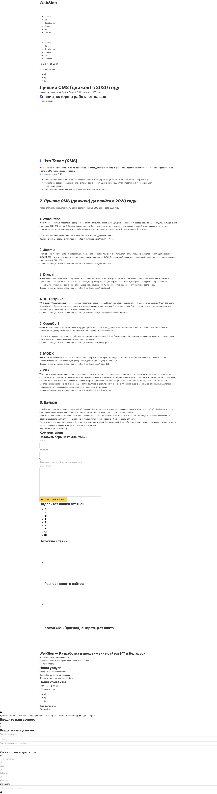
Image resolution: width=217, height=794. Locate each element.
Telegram (4, 773)
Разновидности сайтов (64, 584)
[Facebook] (45, 509)
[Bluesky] (45, 532)
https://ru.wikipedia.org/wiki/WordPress (96, 239)
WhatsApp (4, 780)
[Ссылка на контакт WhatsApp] (45, 81)
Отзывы (47, 26)
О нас (46, 20)
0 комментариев (47, 101)
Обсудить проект (47, 69)
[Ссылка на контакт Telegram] (45, 77)
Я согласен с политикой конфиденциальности (60, 462)
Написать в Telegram (47, 715)
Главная (43, 92)
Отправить (5, 784)
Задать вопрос (88, 715)
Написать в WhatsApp (68, 715)
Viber (2, 766)
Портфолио (49, 23)
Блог (46, 29)
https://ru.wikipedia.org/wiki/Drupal (94, 288)
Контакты (48, 32)
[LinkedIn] (45, 516)
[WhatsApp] (45, 519)
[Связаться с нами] (1, 712)
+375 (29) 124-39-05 (48, 64)
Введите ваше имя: (8, 734)
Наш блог (54, 92)
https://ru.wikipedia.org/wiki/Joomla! (94, 263)
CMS (64, 92)
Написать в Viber (26, 715)
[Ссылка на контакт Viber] (45, 74)
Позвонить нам (9, 715)
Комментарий (46, 466)
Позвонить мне (7, 759)
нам (94, 425)
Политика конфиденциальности (54, 657)
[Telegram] (45, 526)
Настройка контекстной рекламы (54, 675)
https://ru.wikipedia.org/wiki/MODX (94, 364)
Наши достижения (47, 706)
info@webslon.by (47, 689)
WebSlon (48, 2)
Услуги (47, 16)
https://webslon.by (59, 428)
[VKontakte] (45, 529)
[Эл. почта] (45, 535)
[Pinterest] (45, 522)
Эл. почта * (44, 450)
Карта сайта (44, 709)
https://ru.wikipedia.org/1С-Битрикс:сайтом (103, 312)
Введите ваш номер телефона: (14, 743)
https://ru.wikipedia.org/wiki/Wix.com (94, 390)
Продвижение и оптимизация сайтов (56, 678)
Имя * (42, 440)
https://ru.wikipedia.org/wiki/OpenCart (95, 342)
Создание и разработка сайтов (53, 672)
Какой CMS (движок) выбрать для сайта (79, 628)
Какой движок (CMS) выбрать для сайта (117, 419)
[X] (45, 513)
